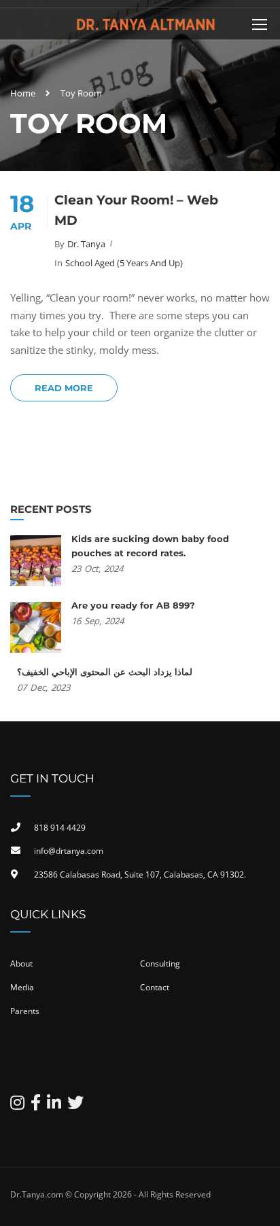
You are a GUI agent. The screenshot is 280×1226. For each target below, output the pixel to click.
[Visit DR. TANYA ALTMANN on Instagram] (17, 1105)
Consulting (160, 963)
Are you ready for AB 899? (133, 605)
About (21, 963)
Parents (24, 1011)
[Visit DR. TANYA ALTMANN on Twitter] (75, 1105)
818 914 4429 (60, 827)
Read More (64, 387)
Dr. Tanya (86, 244)
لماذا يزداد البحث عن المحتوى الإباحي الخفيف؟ (104, 671)
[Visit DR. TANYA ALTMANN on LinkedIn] (54, 1105)
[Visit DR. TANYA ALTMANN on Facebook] (36, 1105)
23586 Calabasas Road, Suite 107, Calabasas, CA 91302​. (140, 874)
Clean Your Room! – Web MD (136, 210)
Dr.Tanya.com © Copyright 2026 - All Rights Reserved (110, 1194)
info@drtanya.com (68, 851)
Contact (154, 987)
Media (22, 987)
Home (22, 93)
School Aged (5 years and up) (124, 263)
